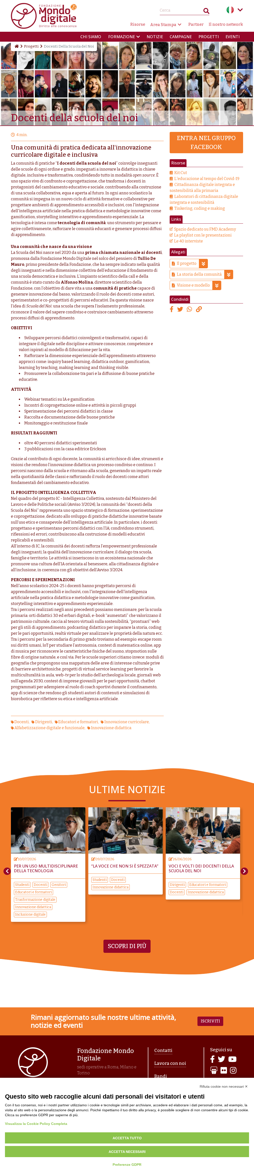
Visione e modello (193, 285)
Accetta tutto (127, 1138)
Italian (230, 10)
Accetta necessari (127, 1152)
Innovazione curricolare (126, 722)
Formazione (121, 36)
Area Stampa (163, 24)
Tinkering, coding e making (199, 208)
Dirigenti (43, 722)
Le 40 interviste (188, 241)
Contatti (163, 1050)
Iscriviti (210, 1021)
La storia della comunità (199, 274)
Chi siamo (90, 36)
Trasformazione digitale (211, 900)
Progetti (208, 36)
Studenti (43, 880)
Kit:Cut (180, 172)
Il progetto (186, 263)
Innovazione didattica (111, 727)
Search (206, 12)
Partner (196, 24)
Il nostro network (226, 24)
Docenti (21, 722)
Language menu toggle (240, 10)
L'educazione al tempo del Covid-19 (206, 178)
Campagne (181, 36)
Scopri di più (127, 946)
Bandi (160, 1076)
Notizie (155, 36)
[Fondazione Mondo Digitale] (44, 15)
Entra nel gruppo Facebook (206, 142)
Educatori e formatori (78, 722)
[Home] (16, 46)
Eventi (232, 36)
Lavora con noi (170, 1063)
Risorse (137, 24)
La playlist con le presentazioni (203, 235)
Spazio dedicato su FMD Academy (205, 229)
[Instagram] (233, 1071)
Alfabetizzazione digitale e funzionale (49, 727)
